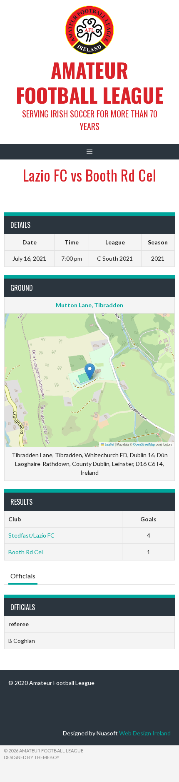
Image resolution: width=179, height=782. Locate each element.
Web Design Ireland (145, 733)
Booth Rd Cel (25, 551)
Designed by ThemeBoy (32, 757)
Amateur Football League (90, 82)
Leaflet (109, 444)
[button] (90, 371)
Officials (22, 576)
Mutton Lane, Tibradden (89, 305)
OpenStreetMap (144, 444)
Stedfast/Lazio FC (31, 535)
